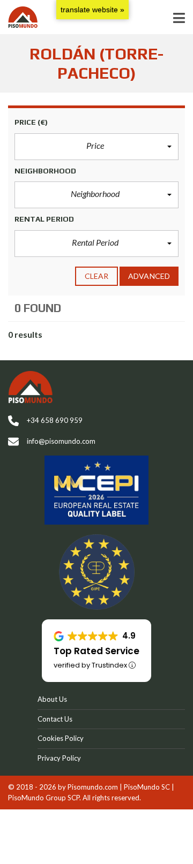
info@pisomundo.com (61, 441)
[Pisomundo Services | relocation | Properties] (19, 17)
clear (97, 276)
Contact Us (55, 719)
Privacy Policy (59, 758)
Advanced (149, 276)
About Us (52, 699)
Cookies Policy (61, 738)
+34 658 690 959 (55, 420)
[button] (96, 146)
